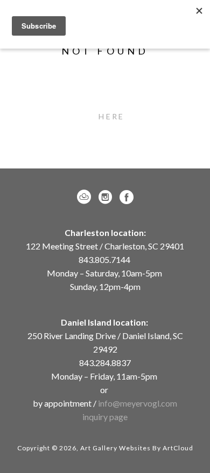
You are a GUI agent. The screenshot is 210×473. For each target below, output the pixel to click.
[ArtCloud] (86, 197)
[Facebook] (127, 197)
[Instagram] (107, 197)
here (111, 116)
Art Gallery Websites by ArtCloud (136, 448)
